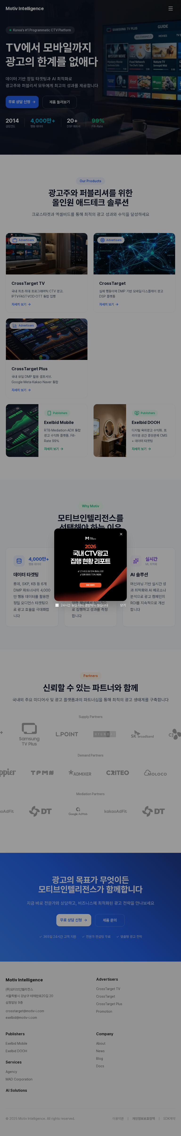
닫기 (123, 605)
